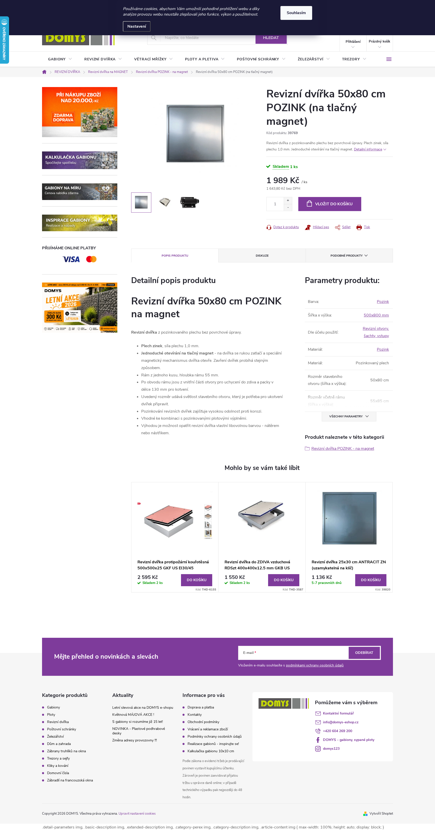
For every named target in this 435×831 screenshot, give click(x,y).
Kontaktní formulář (338, 713)
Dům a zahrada (59, 744)
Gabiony (53, 707)
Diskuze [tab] (262, 256)
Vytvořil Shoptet (381, 813)
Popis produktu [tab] (175, 256)
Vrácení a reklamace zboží (208, 729)
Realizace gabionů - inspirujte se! (213, 743)
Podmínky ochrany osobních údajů (215, 736)
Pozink (383, 301)
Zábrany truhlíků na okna (66, 751)
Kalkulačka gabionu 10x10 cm (211, 751)
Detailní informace (368, 149)
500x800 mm (376, 315)
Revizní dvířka (58, 722)
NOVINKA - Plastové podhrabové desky (138, 731)
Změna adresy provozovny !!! (134, 740)
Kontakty (195, 714)
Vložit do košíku (334, 204)
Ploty (51, 715)
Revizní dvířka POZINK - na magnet (342, 448)
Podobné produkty (346, 256)
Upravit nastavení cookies (137, 813)
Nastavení (136, 26)
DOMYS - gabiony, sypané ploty (348, 739)
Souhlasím (296, 13)
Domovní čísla (58, 773)
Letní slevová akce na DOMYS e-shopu (142, 707)
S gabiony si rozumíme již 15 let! (137, 721)
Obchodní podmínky (203, 722)
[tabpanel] (175, 537)
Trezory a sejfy (58, 759)
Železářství (55, 737)
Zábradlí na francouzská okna (70, 780)
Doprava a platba (201, 707)
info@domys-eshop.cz (340, 722)
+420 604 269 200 (337, 731)
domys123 (331, 748)
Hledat (271, 38)
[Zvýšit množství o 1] (288, 200)
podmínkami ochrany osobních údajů (315, 665)
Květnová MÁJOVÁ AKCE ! (133, 714)
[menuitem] (60, 59)
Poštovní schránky (61, 729)
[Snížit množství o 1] (288, 207)
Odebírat (364, 652)
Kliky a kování (57, 766)
